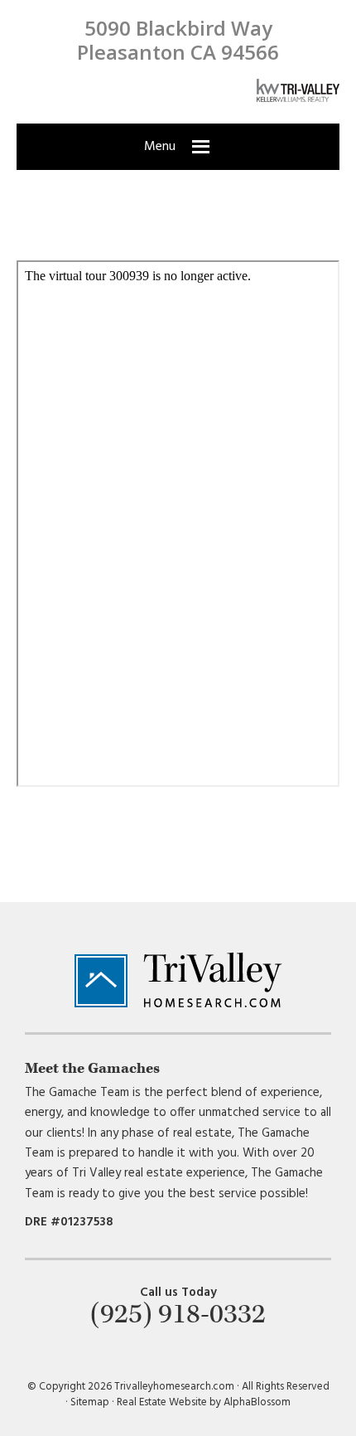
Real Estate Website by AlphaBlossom (204, 1402)
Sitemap (89, 1402)
